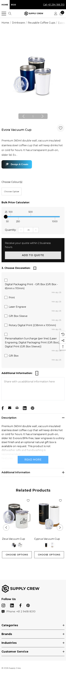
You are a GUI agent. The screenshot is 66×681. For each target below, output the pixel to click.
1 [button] (30, 564)
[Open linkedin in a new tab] (12, 605)
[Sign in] (55, 14)
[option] (33, 76)
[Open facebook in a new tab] (20, 605)
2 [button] (35, 564)
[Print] (17, 407)
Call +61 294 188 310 (53, 4)
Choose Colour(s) (12, 182)
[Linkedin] (24, 407)
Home (5, 4)
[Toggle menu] (4, 13)
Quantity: (10, 229)
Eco (13, 4)
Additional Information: (17, 373)
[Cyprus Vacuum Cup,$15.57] (49, 516)
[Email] (9, 407)
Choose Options (17, 554)
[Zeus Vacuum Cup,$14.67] (17, 516)
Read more (33, 459)
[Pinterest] (32, 407)
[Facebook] (2, 407)
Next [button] (42, 116)
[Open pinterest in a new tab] (28, 605)
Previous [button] (23, 116)
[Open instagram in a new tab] (3, 605)
